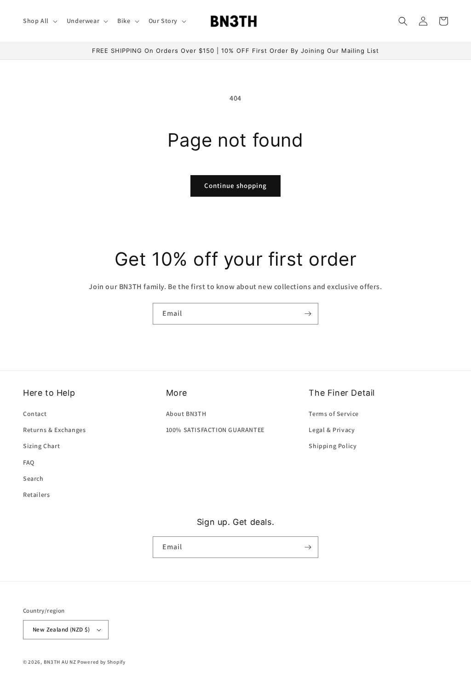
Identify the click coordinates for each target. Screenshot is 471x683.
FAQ (28, 462)
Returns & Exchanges (54, 430)
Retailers (36, 494)
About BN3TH (186, 414)
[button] (39, 20)
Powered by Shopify (101, 662)
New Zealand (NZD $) (61, 629)
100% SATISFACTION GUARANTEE (215, 430)
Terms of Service (334, 414)
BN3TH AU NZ (60, 662)
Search (33, 478)
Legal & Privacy (332, 430)
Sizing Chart (41, 446)
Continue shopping (235, 185)
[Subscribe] (308, 313)
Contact (34, 414)
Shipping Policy (332, 446)
